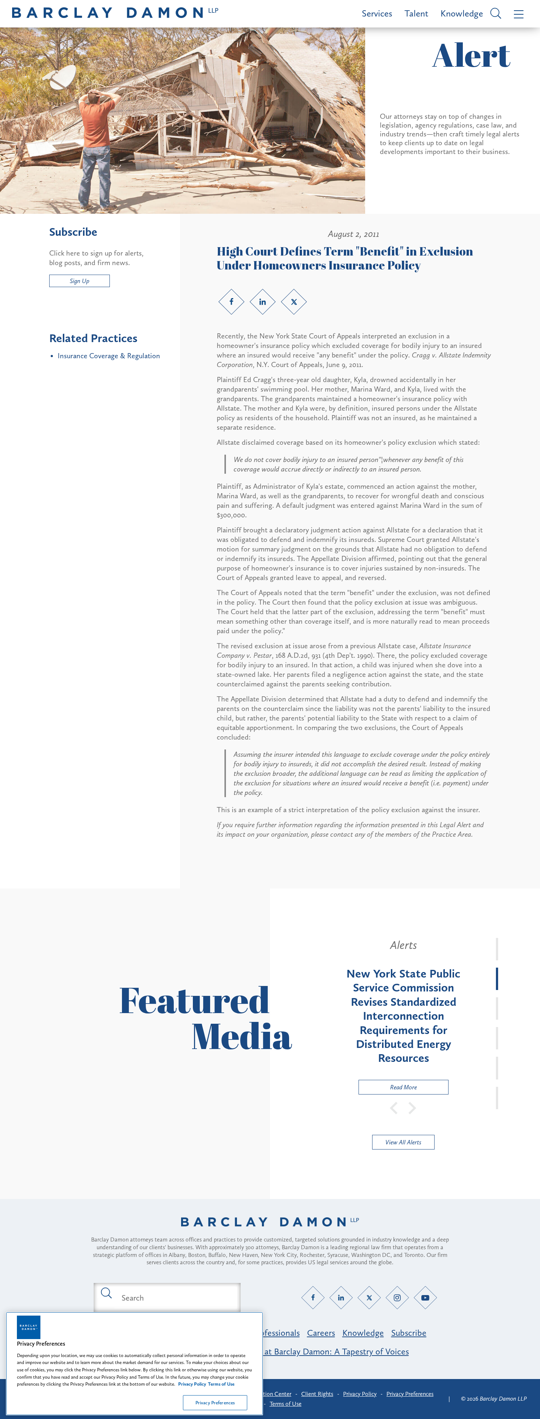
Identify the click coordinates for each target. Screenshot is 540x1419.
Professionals (276, 1332)
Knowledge (461, 13)
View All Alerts (403, 1142)
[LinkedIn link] (262, 302)
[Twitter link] (294, 302)
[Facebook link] (231, 302)
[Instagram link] (397, 1298)
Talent (416, 13)
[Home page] (270, 1231)
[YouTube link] (425, 1298)
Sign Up (79, 281)
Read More (388, 1089)
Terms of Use (286, 1403)
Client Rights (317, 1393)
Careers (321, 1332)
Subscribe (408, 1332)
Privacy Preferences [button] (409, 1393)
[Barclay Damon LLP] (115, 13)
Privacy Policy (360, 1393)
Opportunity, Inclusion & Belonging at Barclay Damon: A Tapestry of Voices (270, 1351)
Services (377, 13)
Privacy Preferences (215, 1402)
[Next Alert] (412, 1107)
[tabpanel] (403, 1016)
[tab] (497, 949)
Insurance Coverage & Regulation (109, 355)
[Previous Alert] (394, 1107)
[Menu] (517, 13)
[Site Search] (494, 14)
